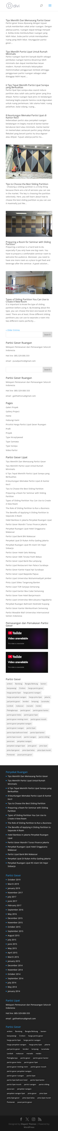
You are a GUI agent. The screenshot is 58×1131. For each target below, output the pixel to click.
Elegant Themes (28, 1124)
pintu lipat (43, 746)
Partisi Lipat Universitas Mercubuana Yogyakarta (29, 599)
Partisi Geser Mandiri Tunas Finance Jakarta (26, 524)
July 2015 (12, 939)
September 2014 (15, 978)
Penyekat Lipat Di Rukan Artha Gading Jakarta (27, 540)
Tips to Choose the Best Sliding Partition (27, 184)
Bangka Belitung (31, 684)
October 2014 (14, 974)
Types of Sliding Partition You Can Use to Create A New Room (27, 300)
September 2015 (15, 931)
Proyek (9, 433)
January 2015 (14, 961)
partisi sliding (44, 737)
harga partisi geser (35, 688)
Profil (8, 428)
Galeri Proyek (12, 407)
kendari (26, 701)
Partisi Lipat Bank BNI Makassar (21, 536)
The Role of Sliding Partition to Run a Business (27, 508)
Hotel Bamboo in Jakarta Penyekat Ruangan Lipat (29, 520)
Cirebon (22, 688)
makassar (20, 706)
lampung (35, 701)
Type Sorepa (11, 446)
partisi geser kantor (40, 710)
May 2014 (12, 987)
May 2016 (12, 914)
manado (29, 706)
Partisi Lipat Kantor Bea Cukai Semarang (25, 591)
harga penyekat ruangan (16, 697)
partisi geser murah (38, 719)
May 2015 (12, 948)
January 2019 (14, 888)
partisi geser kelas (14, 715)
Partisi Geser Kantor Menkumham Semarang (27, 608)
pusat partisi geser (24, 754)
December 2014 (15, 965)
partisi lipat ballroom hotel (17, 732)
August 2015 (13, 935)
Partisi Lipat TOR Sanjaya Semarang (22, 586)
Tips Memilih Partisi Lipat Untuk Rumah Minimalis (26, 52)
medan (38, 706)
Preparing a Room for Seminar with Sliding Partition (28, 243)
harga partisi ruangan (32, 692)
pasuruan (10, 741)
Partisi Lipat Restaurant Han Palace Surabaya (27, 565)
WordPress (29, 1127)
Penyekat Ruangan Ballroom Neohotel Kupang (27, 604)
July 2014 (12, 982)
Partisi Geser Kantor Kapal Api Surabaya (25, 569)
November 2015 (15, 922)
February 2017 (14, 905)
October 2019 (14, 879)
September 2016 (15, 909)
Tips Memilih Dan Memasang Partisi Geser (28, 20)
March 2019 (13, 884)
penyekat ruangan (24, 741)
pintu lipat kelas (28, 750)
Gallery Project (12, 411)
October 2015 (14, 927)
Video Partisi (11, 450)
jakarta (47, 697)
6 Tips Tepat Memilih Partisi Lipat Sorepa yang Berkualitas (27, 86)
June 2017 (12, 901)
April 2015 (12, 952)
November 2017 (15, 892)
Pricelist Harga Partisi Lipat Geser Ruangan (26, 424)
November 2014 (15, 969)
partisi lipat (31, 728)
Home (8, 415)
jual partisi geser (13, 701)
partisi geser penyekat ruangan (19, 723)
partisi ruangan (30, 737)
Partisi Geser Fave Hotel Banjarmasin (23, 595)
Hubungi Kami (12, 420)
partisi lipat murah (14, 737)
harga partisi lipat (14, 692)
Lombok (10, 706)
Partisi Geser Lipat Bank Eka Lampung (23, 561)
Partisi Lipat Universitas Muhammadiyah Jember (28, 578)
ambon (9, 684)
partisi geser (25, 710)
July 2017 (12, 896)
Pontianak (11, 754)
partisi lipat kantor (37, 732)
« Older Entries (13, 330)
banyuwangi (11, 688)
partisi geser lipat (31, 715)
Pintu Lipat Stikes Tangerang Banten (23, 582)
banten (43, 684)
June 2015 (12, 944)
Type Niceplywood (14, 437)
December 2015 (15, 918)
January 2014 (14, 991)
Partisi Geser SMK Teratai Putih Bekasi (24, 556)
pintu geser (32, 746)
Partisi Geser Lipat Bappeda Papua (22, 574)
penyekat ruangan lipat (16, 746)
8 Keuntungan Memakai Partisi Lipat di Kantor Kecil (26, 116)
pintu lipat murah (44, 750)
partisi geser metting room (17, 719)
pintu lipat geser (13, 750)
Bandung (18, 684)
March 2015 (13, 957)
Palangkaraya (12, 710)
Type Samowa (12, 441)
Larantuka (45, 701)
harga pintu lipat (35, 697)
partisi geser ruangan (15, 728)
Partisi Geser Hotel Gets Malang (21, 552)
